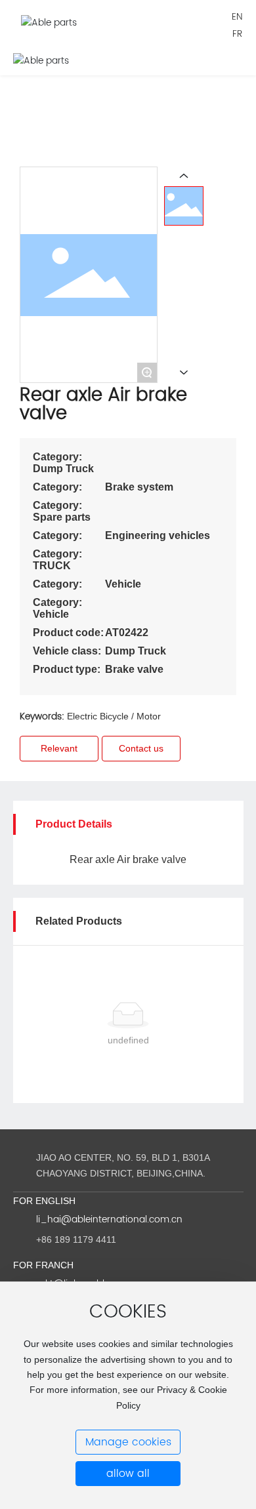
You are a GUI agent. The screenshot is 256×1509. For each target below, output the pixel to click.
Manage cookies (128, 1442)
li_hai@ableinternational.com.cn (109, 1219)
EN (237, 16)
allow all (128, 1473)
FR (237, 33)
